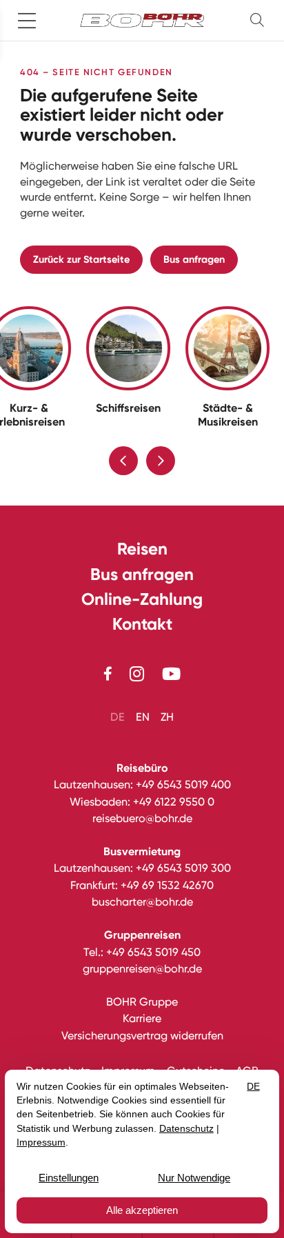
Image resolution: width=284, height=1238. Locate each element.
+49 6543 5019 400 (183, 784)
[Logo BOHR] (142, 20)
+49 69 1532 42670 (167, 885)
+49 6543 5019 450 (153, 952)
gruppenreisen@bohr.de (142, 968)
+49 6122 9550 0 (173, 801)
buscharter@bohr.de (142, 901)
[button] (260, 20)
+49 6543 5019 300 (183, 868)
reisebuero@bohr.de (142, 818)
